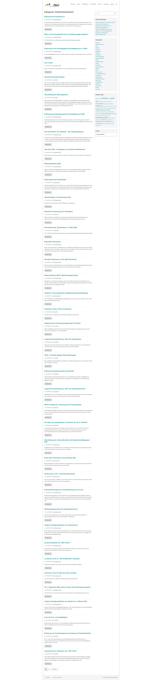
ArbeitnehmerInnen (100, 44)
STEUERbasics (85, 4)
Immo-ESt (97, 108)
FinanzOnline (110, 103)
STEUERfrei (93, 4)
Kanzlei (112, 4)
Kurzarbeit (114, 113)
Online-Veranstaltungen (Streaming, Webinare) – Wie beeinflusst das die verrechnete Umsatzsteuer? (104, 31)
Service (99, 4)
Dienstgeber (98, 51)
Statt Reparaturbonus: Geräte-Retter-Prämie (105, 22)
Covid (109, 98)
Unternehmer (98, 85)
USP (108, 123)
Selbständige (99, 77)
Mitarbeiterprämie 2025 (101, 34)
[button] (116, 4)
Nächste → (54, 669)
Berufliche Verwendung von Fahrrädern (58, 211)
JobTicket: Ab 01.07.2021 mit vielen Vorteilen (60, 573)
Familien (97, 53)
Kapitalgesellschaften (105, 109)
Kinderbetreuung (99, 113)
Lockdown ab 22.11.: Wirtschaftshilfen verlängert (62, 559)
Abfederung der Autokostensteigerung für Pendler (62, 323)
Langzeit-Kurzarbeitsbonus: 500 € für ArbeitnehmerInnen (64, 389)
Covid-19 (98, 49)
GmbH (97, 60)
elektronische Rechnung (108, 101)
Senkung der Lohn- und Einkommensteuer (59, 474)
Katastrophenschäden (105, 111)
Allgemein (98, 42)
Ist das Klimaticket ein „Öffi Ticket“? (57, 543)
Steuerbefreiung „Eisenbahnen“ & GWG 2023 (60, 227)
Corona (104, 98)
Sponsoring (98, 80)
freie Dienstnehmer (100, 56)
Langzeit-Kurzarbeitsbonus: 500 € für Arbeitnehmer (62, 339)
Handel (97, 63)
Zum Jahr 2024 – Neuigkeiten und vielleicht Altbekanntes (64, 149)
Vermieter (98, 89)
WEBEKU (97, 125)
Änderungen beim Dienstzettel (55, 179)
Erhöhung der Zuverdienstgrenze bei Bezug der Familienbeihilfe (67, 633)
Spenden (108, 121)
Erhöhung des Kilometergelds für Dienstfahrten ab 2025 (64, 114)
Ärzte (97, 46)
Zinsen (100, 125)
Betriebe (97, 47)
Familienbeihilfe (99, 103)
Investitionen (105, 108)
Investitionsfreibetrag (112, 108)
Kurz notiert (48, 63)
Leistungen (106, 4)
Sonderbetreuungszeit (109, 119)
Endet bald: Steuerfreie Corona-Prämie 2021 (60, 458)
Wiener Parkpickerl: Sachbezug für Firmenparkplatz (63, 405)
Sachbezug (103, 119)
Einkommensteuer (101, 101)
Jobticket (98, 110)
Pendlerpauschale (101, 117)
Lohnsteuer (100, 115)
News (78, 4)
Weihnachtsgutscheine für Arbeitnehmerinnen (61, 509)
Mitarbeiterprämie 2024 (52, 163)
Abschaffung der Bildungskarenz (56, 94)
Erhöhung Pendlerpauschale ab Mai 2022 (59, 371)
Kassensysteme (99, 111)
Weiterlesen (48, 30)
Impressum (48, 677)
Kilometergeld (111, 111)
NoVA (109, 115)
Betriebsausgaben (98, 98)
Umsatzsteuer (99, 123)
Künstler (97, 68)
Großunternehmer (100, 61)
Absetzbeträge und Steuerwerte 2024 (57, 197)
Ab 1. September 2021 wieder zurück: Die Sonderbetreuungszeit (67, 587)
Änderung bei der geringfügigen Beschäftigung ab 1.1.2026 (65, 48)
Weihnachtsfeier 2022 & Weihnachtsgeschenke (61, 275)
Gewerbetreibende (100, 58)
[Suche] (115, 13)
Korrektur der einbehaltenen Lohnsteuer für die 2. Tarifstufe (65, 422)
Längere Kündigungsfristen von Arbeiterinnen (61, 525)
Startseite (72, 4)
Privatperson (98, 75)
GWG (111, 106)
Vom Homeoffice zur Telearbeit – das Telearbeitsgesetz (64, 132)
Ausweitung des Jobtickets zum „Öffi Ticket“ (60, 651)
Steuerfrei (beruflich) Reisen (54, 77)
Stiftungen (98, 84)
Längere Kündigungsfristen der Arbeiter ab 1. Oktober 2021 (65, 601)
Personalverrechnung (100, 73)
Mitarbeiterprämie (105, 115)
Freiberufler (98, 54)
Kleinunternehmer (100, 66)
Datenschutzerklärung (57, 677)
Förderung (99, 106)
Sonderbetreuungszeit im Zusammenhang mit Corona (63, 490)
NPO (97, 70)
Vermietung (112, 123)
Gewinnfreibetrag (105, 106)
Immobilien (98, 65)
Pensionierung (99, 72)
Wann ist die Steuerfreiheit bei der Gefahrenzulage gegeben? (66, 34)
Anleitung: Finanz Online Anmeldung (57, 309)
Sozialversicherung (100, 78)
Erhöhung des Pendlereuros (54, 16)
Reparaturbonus (98, 119)
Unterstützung (105, 123)
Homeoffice (114, 106)
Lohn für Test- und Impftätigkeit (55, 617)
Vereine (97, 87)
